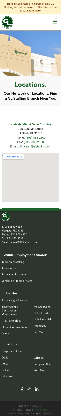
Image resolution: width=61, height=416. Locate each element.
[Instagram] (29, 389)
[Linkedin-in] (36, 389)
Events (5, 333)
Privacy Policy (41, 409)
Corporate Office (12, 351)
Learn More (34, 10)
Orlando (39, 357)
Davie (5, 357)
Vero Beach (40, 370)
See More (39, 332)
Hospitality (40, 325)
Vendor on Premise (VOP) (17, 280)
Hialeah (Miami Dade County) (30, 124)
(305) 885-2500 (36, 137)
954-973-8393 (15, 238)
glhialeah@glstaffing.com (35, 146)
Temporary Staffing (13, 261)
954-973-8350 (19, 234)
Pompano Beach (43, 364)
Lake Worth (8, 376)
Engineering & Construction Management (10, 310)
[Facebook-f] (22, 389)
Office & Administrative (15, 327)
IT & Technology (11, 320)
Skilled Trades (42, 313)
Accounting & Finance (14, 300)
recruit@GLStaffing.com (23, 242)
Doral (5, 363)
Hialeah (6, 370)
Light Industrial (42, 319)
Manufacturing (42, 306)
